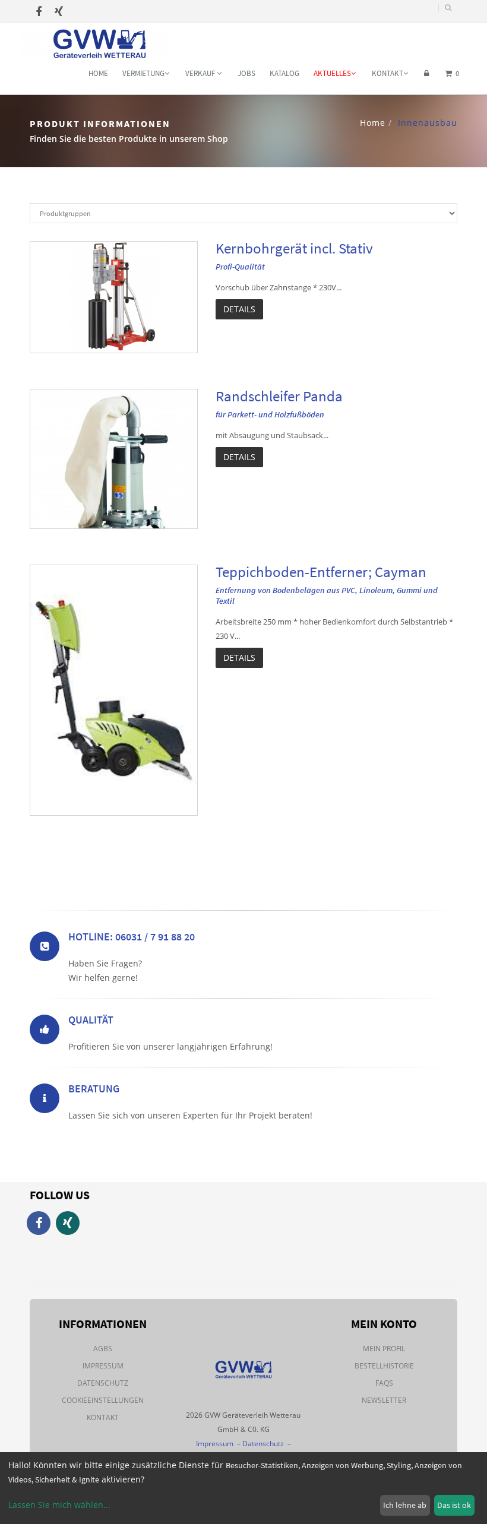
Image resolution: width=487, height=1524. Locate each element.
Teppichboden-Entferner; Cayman (321, 571)
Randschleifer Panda (279, 395)
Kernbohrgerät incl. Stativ (294, 248)
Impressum (103, 1366)
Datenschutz (102, 1383)
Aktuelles (332, 73)
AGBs (102, 1349)
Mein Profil (384, 1349)
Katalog (284, 73)
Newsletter (384, 1400)
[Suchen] (448, 7)
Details (239, 309)
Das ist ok (454, 1505)
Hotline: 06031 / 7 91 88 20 (131, 936)
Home (98, 73)
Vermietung (143, 73)
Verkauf (201, 73)
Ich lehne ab (404, 1505)
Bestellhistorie (384, 1366)
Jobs (246, 73)
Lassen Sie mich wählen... (59, 1504)
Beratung (93, 1088)
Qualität (90, 1019)
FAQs (384, 1383)
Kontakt (387, 73)
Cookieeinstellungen (103, 1400)
